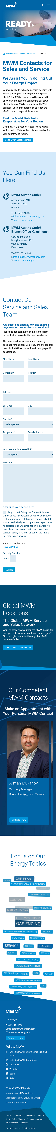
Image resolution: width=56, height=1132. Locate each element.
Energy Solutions (28, 918)
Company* (8, 372)
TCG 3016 (12, 952)
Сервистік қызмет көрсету (23, 987)
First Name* (9, 359)
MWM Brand (18, 938)
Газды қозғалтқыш (28, 964)
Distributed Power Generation (28, 908)
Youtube (14, 1069)
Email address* (36, 432)
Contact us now (19, 820)
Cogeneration (42, 889)
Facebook (14, 1064)
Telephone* (9, 432)
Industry (46, 932)
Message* (8, 462)
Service (11, 946)
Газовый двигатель (15, 973)
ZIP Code (7, 405)
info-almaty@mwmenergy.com (29, 256)
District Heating (18, 911)
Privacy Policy (10, 547)
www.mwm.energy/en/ (19, 1032)
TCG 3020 (44, 953)
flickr (12, 1078)
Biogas (8, 884)
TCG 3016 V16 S (27, 953)
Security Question (12, 553)
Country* (7, 419)
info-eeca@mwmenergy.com (21, 1028)
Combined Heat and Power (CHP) (28, 884)
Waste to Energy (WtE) (28, 959)
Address (7, 392)
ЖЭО (35, 971)
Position (32, 372)
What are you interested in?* (17, 449)
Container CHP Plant (38, 897)
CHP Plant (24, 882)
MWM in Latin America (16, 1102)
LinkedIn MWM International (23, 1060)
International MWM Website (19, 1093)
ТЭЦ (42, 983)
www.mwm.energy (24, 220)
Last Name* (34, 359)
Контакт (48, 973)
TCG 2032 (45, 945)
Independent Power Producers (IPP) (20, 931)
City (30, 405)
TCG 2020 (28, 946)
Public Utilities (36, 938)
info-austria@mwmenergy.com (29, 216)
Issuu (12, 1073)
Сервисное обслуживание (28, 979)
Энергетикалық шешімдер (28, 991)
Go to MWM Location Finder (18, 140)
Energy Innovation (42, 910)
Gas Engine (28, 924)
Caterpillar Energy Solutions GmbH (23, 1097)
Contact (17, 901)
